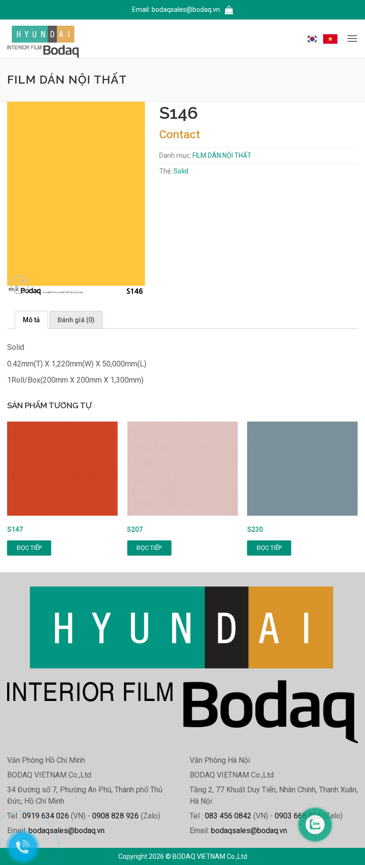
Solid (180, 171)
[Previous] (21, 497)
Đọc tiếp (29, 547)
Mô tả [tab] (31, 320)
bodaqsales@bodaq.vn (186, 9)
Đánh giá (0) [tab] (76, 320)
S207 (135, 529)
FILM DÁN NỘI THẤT (221, 155)
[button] (229, 10)
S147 (15, 529)
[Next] (343, 497)
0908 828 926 (115, 815)
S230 (255, 529)
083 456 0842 (228, 815)
